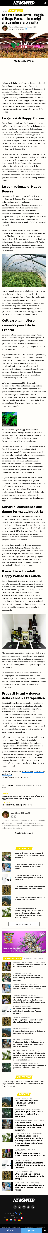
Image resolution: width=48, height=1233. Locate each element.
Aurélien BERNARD (17, 29)
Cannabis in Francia (33, 785)
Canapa (20, 785)
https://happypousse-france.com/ (16, 777)
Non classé (16, 11)
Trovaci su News (9, 1214)
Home (4, 11)
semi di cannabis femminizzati (29, 1081)
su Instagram (27, 771)
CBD (4, 788)
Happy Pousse (8, 123)
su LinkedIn (7, 774)
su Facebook (39, 771)
